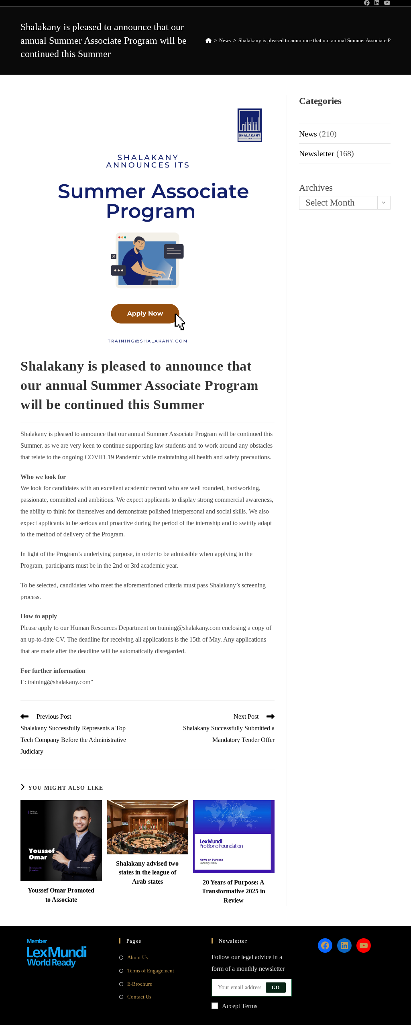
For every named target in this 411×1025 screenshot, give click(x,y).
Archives (316, 188)
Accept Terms (239, 1006)
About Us (137, 957)
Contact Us (139, 997)
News (308, 133)
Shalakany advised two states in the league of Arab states (147, 872)
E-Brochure (139, 984)
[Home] (209, 40)
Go (276, 987)
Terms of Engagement (150, 971)
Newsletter (316, 153)
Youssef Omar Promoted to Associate (61, 895)
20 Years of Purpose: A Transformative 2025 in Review (233, 891)
